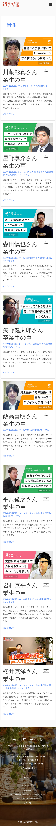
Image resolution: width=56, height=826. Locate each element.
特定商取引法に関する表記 (28, 798)
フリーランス (23, 172)
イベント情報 (27, 777)
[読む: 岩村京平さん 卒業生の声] (28, 565)
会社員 (25, 86)
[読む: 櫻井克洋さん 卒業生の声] (28, 651)
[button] (50, 4)
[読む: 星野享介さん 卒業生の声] (28, 137)
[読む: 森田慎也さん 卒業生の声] (28, 223)
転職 (49, 258)
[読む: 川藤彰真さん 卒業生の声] (28, 51)
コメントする (23, 175)
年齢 (31, 86)
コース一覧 (28, 781)
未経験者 (44, 685)
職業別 (41, 86)
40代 (20, 599)
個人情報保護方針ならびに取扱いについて (28, 794)
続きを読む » (8, 113)
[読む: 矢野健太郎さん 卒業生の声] (28, 309)
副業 (32, 599)
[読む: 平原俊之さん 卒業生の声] (28, 479)
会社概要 (28, 790)
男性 (36, 86)
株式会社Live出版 (28, 768)
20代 (20, 513)
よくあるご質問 (27, 785)
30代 (19, 86)
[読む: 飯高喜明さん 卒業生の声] (28, 395)
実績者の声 (41, 172)
